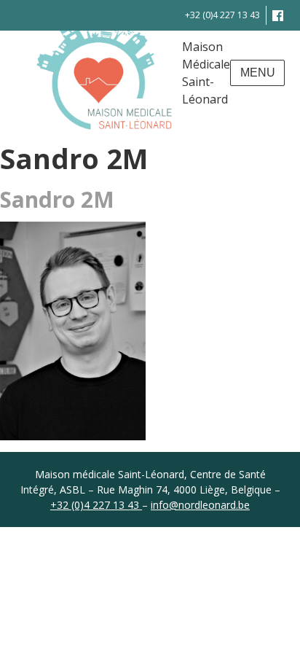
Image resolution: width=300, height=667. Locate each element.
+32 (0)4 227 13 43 (222, 15)
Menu (257, 72)
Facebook (278, 15)
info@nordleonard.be (200, 505)
